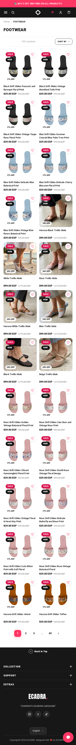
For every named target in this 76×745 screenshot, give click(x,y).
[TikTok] (46, 714)
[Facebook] (38, 714)
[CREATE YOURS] (52, 12)
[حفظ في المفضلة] (32, 54)
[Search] (13, 12)
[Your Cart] (68, 12)
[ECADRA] (38, 12)
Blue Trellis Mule (47, 326)
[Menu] (5, 12)
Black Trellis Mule (13, 374)
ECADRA (38, 696)
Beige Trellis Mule (48, 374)
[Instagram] (29, 714)
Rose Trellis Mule (48, 278)
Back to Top (40, 651)
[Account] (60, 12)
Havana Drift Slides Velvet (17, 614)
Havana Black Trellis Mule (52, 230)
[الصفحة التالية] (58, 633)
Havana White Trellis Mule (17, 326)
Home (7, 21)
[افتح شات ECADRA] (68, 737)
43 (50, 633)
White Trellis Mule (13, 278)
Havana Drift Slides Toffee (52, 614)
